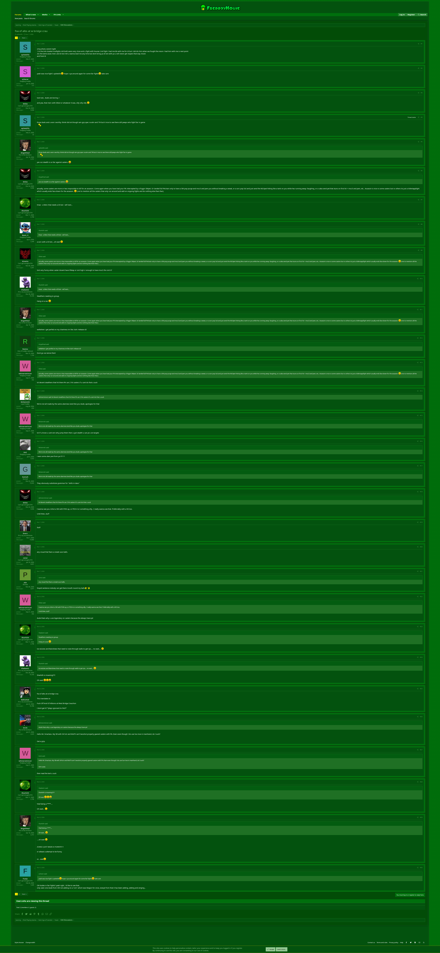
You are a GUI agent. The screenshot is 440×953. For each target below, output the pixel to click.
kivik (25, 728)
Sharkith (25, 210)
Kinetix (25, 261)
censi (25, 558)
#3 (421, 93)
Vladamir (25, 290)
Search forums (29, 18)
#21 (421, 571)
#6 (421, 171)
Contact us (371, 942)
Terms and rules (382, 942)
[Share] (418, 44)
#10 (421, 279)
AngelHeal (25, 153)
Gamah (25, 477)
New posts (18, 18)
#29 (421, 817)
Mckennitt (25, 402)
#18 (421, 492)
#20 (421, 547)
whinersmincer (25, 373)
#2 (421, 68)
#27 (421, 750)
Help (401, 942)
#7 (421, 200)
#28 (421, 782)
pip (25, 582)
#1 (421, 44)
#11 (421, 310)
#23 (421, 627)
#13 (421, 363)
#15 (421, 415)
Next (23, 38)
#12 (421, 338)
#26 (421, 717)
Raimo (25, 349)
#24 (421, 657)
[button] (38, 14)
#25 (421, 689)
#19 (421, 522)
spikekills (19, 34)
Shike (25, 104)
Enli (25, 452)
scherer (25, 79)
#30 (421, 868)
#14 (421, 391)
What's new (31, 14)
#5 (421, 142)
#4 (421, 117)
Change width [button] (30, 942)
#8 (421, 224)
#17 (421, 466)
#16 (421, 441)
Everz (25, 533)
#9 (421, 250)
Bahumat (25, 699)
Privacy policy (393, 942)
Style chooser (19, 942)
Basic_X (25, 235)
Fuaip (25, 878)
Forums (18, 14)
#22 (421, 597)
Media (44, 14)
